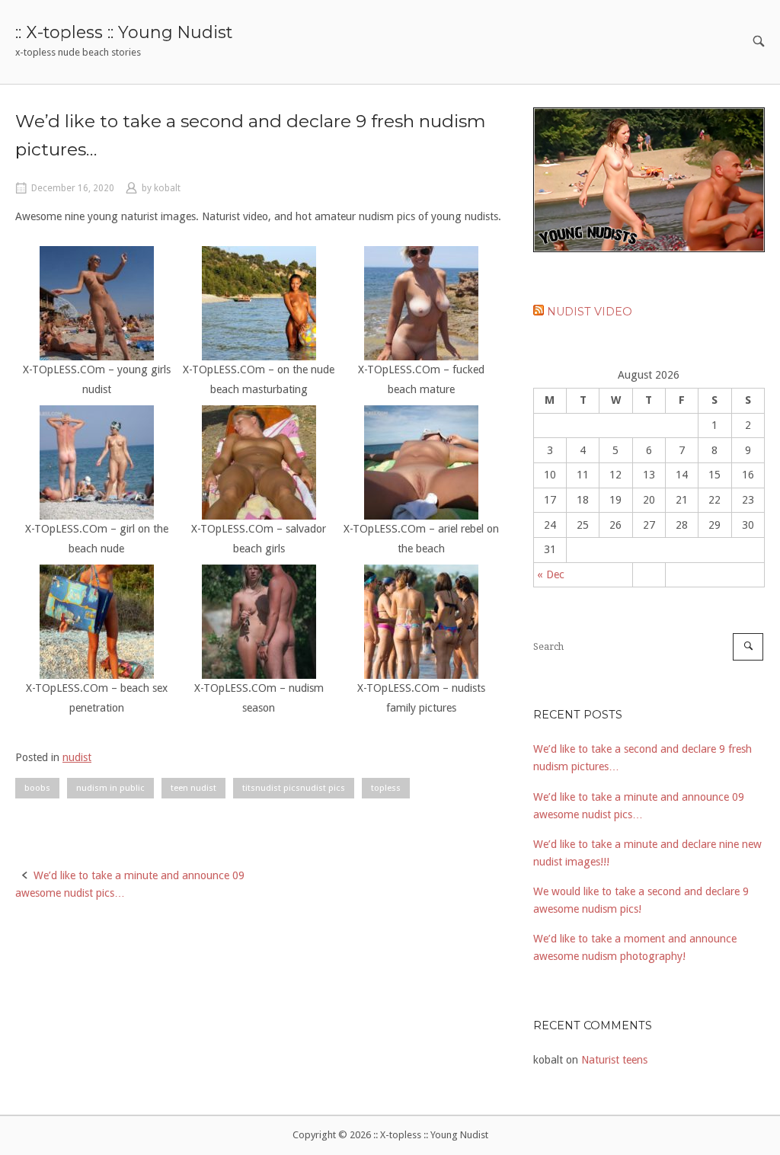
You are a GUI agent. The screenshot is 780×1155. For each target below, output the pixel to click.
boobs (37, 787)
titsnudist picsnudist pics (293, 787)
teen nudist (193, 787)
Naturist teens (614, 1060)
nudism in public (110, 787)
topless (386, 787)
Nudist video (589, 311)
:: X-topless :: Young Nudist (123, 32)
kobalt (167, 188)
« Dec (550, 574)
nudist (76, 757)
